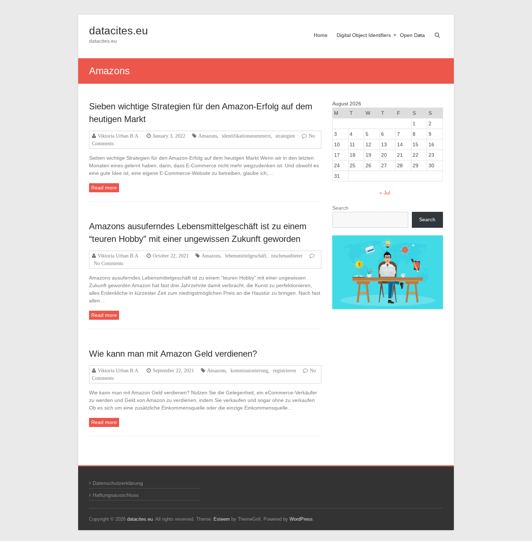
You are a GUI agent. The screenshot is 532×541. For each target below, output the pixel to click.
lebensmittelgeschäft (245, 255)
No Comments (108, 263)
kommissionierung (249, 370)
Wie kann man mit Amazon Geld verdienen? (173, 353)
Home (321, 35)
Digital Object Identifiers (364, 35)
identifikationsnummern (246, 135)
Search (340, 208)
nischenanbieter (287, 255)
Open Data (412, 35)
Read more (104, 187)
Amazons (207, 135)
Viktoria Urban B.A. (119, 135)
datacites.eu (118, 31)
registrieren (284, 370)
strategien (285, 135)
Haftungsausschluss (116, 495)
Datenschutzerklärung (118, 483)
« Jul (384, 193)
